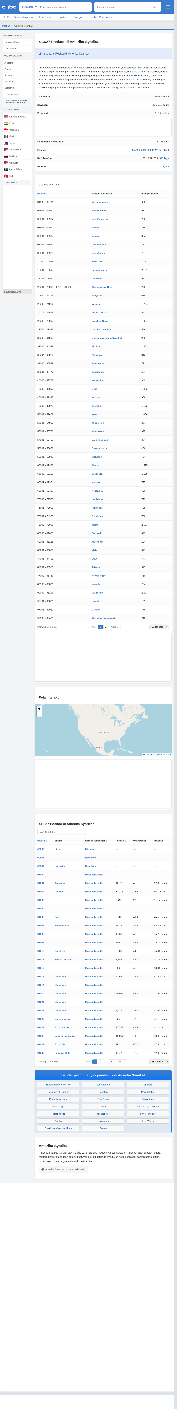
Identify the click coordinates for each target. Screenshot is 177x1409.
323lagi (163, 158)
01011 (40, 959)
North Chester (63, 959)
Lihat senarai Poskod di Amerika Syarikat (16, 101)
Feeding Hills (62, 1053)
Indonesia (11, 130)
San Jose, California (148, 1106)
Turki (9, 176)
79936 (134, 75)
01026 (40, 1019)
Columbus (103, 1121)
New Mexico (99, 575)
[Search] (154, 7)
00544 (150, 150)
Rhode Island (99, 210)
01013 (40, 976)
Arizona (8, 75)
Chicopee (60, 976)
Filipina (10, 143)
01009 (40, 942)
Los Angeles (103, 1084)
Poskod (63, 17)
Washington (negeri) (104, 618)
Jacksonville (103, 1113)
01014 (40, 985)
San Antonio (148, 1099)
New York (97, 261)
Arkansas (9, 81)
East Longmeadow (66, 1036)
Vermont (96, 236)
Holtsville (60, 866)
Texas (95, 524)
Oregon (96, 609)
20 (112, 1061)
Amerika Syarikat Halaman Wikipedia (65, 1169)
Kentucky (97, 380)
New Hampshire (101, 219)
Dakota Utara (99, 448)
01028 (40, 1036)
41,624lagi (162, 150)
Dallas (103, 1106)
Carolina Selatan (101, 329)
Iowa (94, 414)
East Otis (60, 1044)
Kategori (78, 17)
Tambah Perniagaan (100, 17)
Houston (103, 1091)
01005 (40, 917)
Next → (115, 627)
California (9, 87)
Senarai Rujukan (23, 17)
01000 (40, 874)
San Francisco (148, 1113)
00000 (134, 150)
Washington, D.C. (102, 287)
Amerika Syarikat (15, 117)
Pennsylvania (100, 270)
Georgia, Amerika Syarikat (107, 338)
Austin (58, 1121)
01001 (40, 883)
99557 (146, 67)
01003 (40, 900)
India (9, 123)
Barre (58, 917)
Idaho (95, 550)
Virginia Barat (100, 312)
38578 (61, 83)
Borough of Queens (58, 1091)
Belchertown (62, 925)
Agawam (60, 883)
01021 (40, 1002)
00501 (142, 150)
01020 (40, 993)
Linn (57, 849)
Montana (97, 456)
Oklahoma (98, 516)
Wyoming (97, 541)
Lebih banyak (11, 94)
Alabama (8, 63)
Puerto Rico (12, 149)
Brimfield (60, 951)
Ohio (94, 388)
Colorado (97, 533)
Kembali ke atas (12, 292)
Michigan (97, 405)
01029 (40, 1044)
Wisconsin (98, 422)
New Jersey (98, 253)
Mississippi (98, 371)
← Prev (91, 627)
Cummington (62, 1019)
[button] (39, 708)
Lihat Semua (11, 182)
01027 (40, 1027)
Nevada (96, 584)
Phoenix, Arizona (58, 1099)
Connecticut (99, 244)
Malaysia (11, 163)
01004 (40, 908)
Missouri (97, 473)
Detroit (103, 1128)
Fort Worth (148, 1121)
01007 (40, 925)
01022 (40, 1010)
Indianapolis (58, 1113)
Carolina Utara (100, 321)
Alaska (7, 69)
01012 (40, 968)
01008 (40, 934)
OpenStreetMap (163, 754)
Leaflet (148, 754)
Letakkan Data (11, 42)
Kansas (96, 482)
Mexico (10, 136)
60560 (148, 83)
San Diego (58, 1106)
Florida (96, 346)
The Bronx (103, 1099)
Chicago (147, 1084)
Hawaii (95, 601)
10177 (84, 71)
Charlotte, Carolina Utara (58, 1128)
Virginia (96, 304)
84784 (135, 79)
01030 (40, 1053)
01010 (40, 951)
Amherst (59, 891)
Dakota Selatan (100, 439)
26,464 (165, 166)
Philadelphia (148, 1091)
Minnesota (98, 431)
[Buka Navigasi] (168, 7)
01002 (40, 891)
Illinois (96, 465)
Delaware (97, 278)
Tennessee (98, 363)
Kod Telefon (45, 17)
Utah (94, 558)
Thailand (10, 156)
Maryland (97, 295)
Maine (95, 227)
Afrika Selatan (13, 169)
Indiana (96, 397)
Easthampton (62, 1027)
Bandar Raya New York (58, 1084)
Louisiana (97, 499)
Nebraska (97, 490)
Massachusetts (101, 202)
